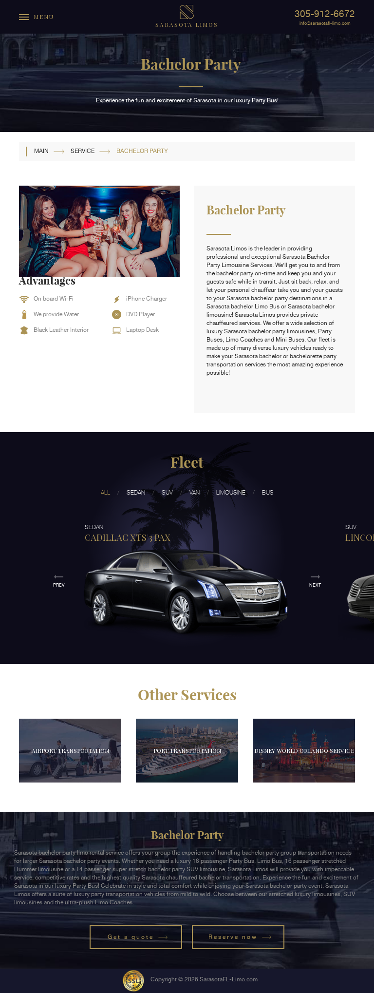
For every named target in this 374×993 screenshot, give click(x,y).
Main (41, 151)
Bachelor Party (142, 151)
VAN (194, 492)
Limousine (230, 492)
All (105, 492)
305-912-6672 (325, 14)
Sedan (136, 492)
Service (82, 151)
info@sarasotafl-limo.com (325, 23)
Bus (268, 492)
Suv (167, 492)
